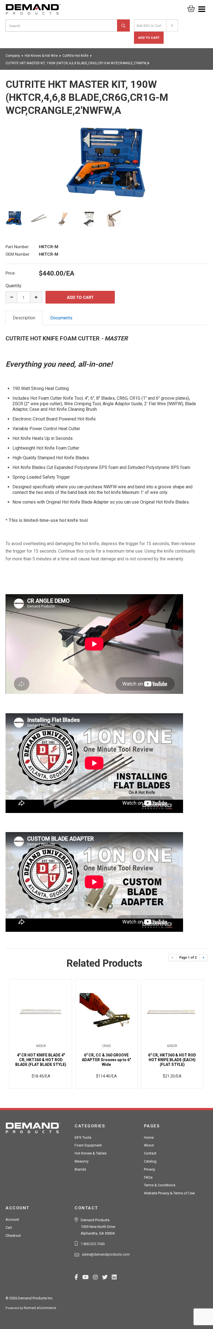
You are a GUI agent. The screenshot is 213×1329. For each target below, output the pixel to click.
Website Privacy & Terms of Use (169, 1193)
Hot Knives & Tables (90, 1153)
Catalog (150, 1161)
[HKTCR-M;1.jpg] (106, 162)
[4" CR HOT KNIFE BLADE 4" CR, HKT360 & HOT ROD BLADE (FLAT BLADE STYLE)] (41, 1011)
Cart (9, 1227)
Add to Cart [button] (148, 37)
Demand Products (33, 11)
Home (149, 1137)
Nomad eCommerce (40, 1308)
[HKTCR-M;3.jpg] (63, 218)
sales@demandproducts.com (106, 1254)
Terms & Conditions (159, 1185)
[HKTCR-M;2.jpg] (39, 218)
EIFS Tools (83, 1137)
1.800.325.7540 (93, 1244)
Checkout (13, 1235)
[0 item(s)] (191, 6)
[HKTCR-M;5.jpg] (88, 218)
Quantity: (14, 285)
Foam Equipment (88, 1145)
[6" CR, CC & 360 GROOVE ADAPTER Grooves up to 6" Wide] (106, 1011)
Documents (61, 317)
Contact (150, 1153)
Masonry (81, 1161)
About (149, 1145)
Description (24, 317)
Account (12, 1219)
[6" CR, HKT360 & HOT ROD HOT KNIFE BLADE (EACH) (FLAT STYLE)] (172, 1011)
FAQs (148, 1177)
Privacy (149, 1169)
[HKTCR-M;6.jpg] (113, 218)
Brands (80, 1169)
